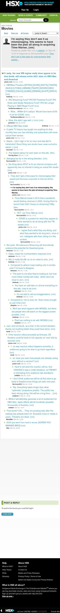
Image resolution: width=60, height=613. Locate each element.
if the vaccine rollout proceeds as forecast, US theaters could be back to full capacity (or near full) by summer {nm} (32, 337)
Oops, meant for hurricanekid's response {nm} (29, 253)
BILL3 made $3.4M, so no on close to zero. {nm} (30, 259)
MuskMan (9, 419)
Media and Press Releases (29, 573)
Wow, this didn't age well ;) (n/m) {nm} (25, 120)
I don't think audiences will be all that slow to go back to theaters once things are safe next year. (34, 380)
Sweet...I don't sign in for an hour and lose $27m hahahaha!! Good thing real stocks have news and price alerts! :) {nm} (31, 144)
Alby (7, 428)
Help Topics (7, 569)
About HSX (22, 566)
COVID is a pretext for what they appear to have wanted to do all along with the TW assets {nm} (38, 221)
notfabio (17, 375)
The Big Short (13, 155)
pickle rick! (8, 82)
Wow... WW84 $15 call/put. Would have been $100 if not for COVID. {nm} (33, 113)
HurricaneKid (11, 161)
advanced (13, 20)
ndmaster (9, 251)
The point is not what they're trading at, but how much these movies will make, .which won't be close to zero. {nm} (34, 276)
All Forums (25, 33)
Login (36, 9)
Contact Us (22, 569)
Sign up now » (8, 596)
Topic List (14, 33)
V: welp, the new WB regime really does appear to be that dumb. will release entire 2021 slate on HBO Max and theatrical (30, 76)
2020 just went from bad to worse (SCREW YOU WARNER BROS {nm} (28, 424)
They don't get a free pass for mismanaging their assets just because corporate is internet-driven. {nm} (32, 178)
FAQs (4, 573)
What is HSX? (7, 566)
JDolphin (13, 305)
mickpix (40, 50)
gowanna (11, 123)
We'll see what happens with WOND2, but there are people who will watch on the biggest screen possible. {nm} (34, 311)
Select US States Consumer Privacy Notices (35, 579)
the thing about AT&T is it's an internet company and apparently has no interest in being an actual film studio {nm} (33, 167)
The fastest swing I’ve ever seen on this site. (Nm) (31, 152)
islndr (8, 331)
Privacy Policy (23, 576)
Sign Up (25, 9)
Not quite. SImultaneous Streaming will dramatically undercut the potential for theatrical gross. (30, 246)
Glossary (5, 576)
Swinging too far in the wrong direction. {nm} (26, 158)
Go (46, 20)
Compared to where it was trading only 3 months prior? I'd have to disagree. (32, 266)
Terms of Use (36, 576)
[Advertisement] (30, 469)
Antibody (9, 97)
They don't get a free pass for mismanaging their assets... (32, 56)
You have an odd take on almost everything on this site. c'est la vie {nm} (36, 287)
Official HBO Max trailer (17, 125)
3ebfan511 (16, 396)
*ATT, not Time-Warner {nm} (29, 212)
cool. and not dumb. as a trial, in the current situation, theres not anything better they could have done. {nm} (31, 327)
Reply (6, 33)
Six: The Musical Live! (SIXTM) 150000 (22, 611)
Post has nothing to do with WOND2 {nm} (33, 320)
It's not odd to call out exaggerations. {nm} (36, 294)
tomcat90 (9, 150)
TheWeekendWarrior (15, 108)
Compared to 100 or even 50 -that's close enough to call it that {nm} (33, 301)
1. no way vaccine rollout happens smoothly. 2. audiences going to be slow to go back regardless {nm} (32, 349)
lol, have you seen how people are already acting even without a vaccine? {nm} (35, 360)
